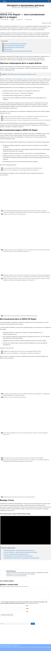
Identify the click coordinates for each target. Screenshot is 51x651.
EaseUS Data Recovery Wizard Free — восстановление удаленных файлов (21, 557)
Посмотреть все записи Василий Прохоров (16, 575)
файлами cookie (38, 647)
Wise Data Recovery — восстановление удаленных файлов (18, 556)
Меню (4, 1)
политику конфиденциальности (31, 603)
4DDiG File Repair (46, 133)
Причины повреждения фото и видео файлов (15, 43)
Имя (27, 605)
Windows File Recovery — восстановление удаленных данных (19, 550)
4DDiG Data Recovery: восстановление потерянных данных (22, 74)
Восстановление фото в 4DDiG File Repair (14, 47)
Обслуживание (20, 19)
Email (27, 608)
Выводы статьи (8, 49)
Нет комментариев (28, 19)
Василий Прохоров (4, 19)
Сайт (27, 611)
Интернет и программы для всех (25, 5)
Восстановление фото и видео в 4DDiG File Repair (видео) (18, 51)
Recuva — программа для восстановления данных (16, 554)
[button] (49, 1)
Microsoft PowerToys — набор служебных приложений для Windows (20, 552)
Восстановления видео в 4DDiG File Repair (14, 45)
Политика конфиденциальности (6, 647)
